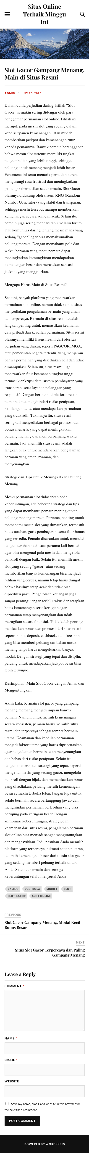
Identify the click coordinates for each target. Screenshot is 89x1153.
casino (13, 888)
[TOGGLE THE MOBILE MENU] (7, 14)
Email (11, 1060)
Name (11, 1038)
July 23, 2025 (31, 93)
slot (67, 888)
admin (10, 93)
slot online (41, 895)
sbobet (52, 888)
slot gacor (17, 895)
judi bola (32, 888)
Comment (14, 986)
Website (12, 1081)
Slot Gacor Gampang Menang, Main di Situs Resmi (44, 73)
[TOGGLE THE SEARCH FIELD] (82, 14)
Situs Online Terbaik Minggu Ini (44, 14)
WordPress (55, 1144)
